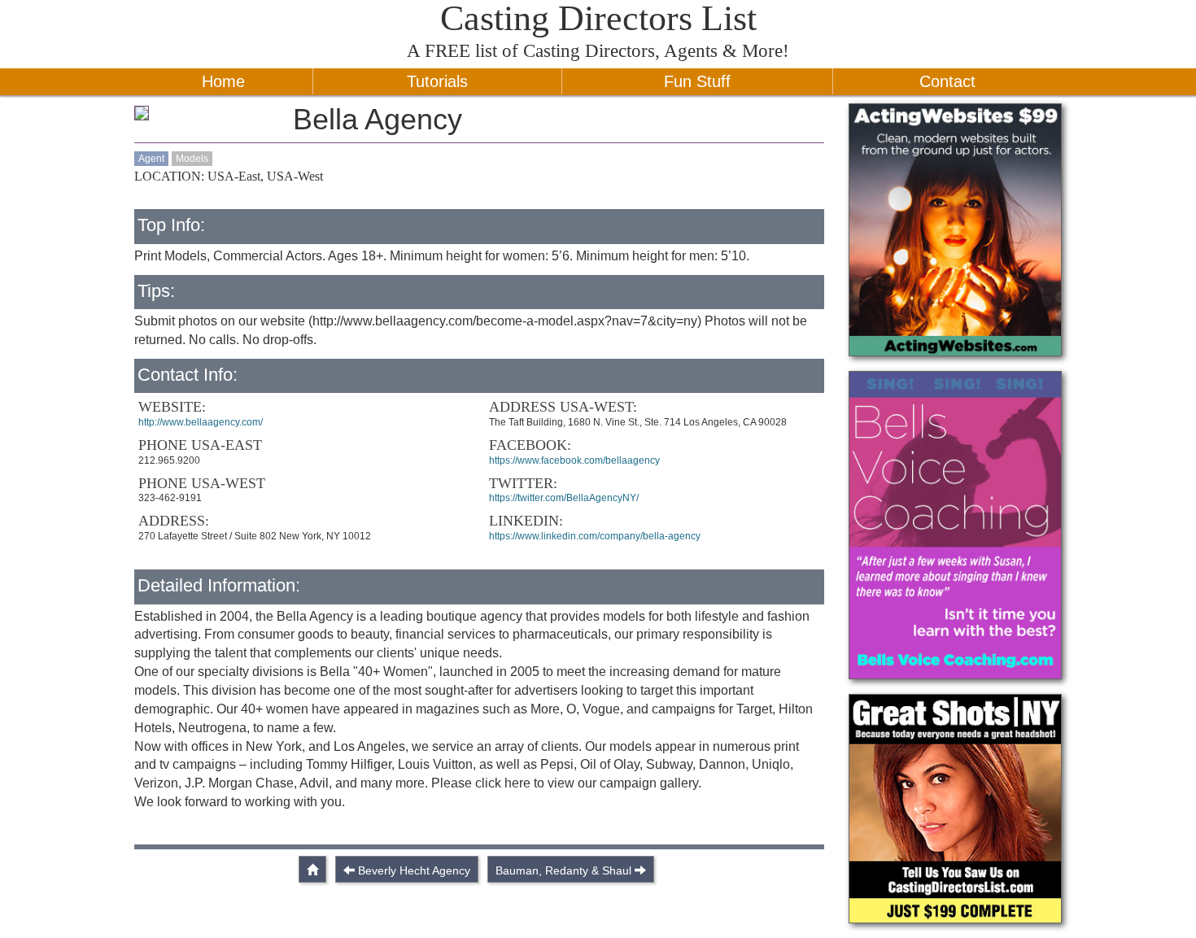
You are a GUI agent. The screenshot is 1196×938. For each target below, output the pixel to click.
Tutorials (437, 81)
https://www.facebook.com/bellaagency (574, 460)
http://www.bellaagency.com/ (200, 422)
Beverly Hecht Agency (414, 870)
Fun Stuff (697, 81)
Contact (947, 81)
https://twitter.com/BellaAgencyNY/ (564, 498)
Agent (151, 158)
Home (223, 81)
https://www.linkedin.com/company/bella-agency (595, 536)
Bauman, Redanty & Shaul (563, 870)
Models (192, 158)
